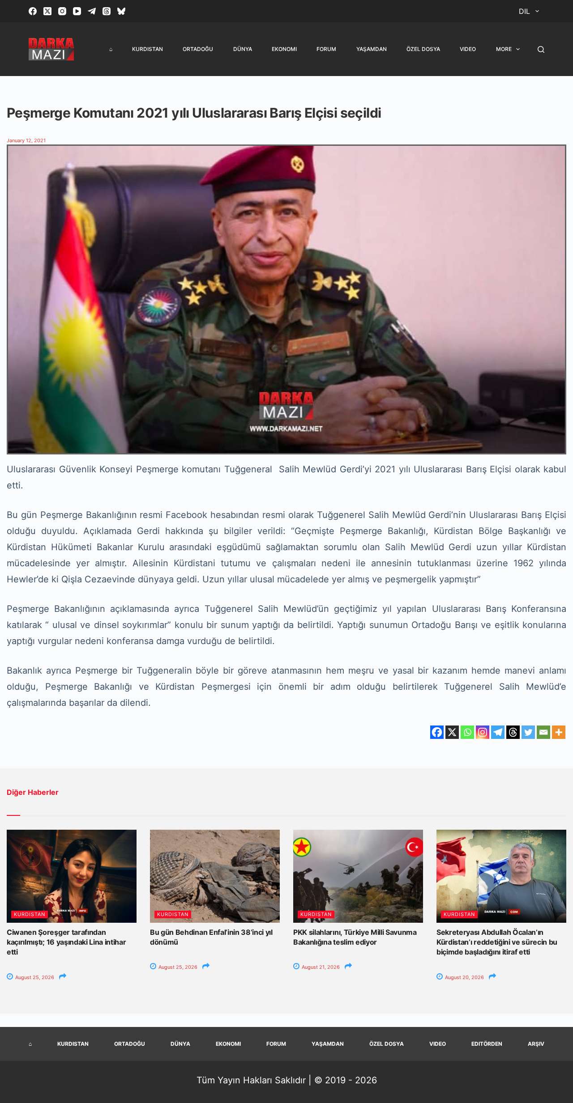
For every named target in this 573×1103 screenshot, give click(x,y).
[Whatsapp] (467, 732)
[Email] (543, 732)
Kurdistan (147, 49)
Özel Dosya (423, 49)
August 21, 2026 (320, 967)
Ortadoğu (198, 49)
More (504, 49)
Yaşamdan (371, 49)
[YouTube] (77, 11)
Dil (524, 11)
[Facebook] (33, 11)
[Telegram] (92, 11)
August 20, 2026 (464, 977)
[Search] (541, 49)
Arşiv (536, 1043)
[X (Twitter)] (47, 11)
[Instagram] (62, 11)
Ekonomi (284, 49)
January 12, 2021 (26, 140)
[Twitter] (528, 732)
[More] (558, 732)
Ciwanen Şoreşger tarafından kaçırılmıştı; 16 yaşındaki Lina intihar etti (66, 942)
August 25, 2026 (34, 977)
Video (468, 49)
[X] (452, 732)
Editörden (486, 1043)
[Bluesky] (121, 11)
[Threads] (107, 11)
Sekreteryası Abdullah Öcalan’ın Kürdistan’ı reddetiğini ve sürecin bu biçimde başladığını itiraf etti (496, 942)
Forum (326, 49)
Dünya (242, 49)
